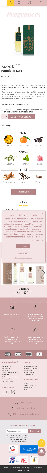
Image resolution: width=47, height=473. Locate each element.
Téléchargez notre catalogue (26, 414)
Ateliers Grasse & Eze (30, 385)
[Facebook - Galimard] (8, 392)
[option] (23, 277)
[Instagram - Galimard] (3, 392)
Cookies (20, 470)
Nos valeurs (5, 370)
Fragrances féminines (31, 366)
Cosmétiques (28, 370)
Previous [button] (3, 273)
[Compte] (30, 3)
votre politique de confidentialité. (19, 440)
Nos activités (6, 368)
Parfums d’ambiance (30, 377)
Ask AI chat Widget (42, 443)
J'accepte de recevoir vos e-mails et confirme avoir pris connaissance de (18, 438)
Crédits (26, 470)
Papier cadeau (23, 111)
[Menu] (3, 3)
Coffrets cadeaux (7, 379)
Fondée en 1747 (7, 366)
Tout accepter (23, 246)
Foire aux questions (26, 408)
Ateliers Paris (28, 388)
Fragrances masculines (31, 368)
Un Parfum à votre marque (10, 377)
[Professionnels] (10, 3)
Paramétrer (23, 252)
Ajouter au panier (21, 116)
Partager (8, 126)
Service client (26, 402)
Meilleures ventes (7, 381)
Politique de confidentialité (33, 468)
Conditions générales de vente (14, 468)
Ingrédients (23, 191)
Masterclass (28, 390)
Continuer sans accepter (42, 213)
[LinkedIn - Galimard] (13, 392)
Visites (26, 383)
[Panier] (41, 3)
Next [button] (43, 273)
